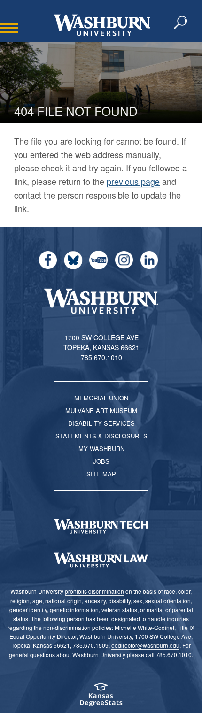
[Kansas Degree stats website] (101, 697)
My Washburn (101, 448)
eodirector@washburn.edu (145, 645)
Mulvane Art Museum (101, 410)
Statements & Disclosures (101, 435)
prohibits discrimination (94, 591)
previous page (133, 181)
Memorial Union (101, 397)
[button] (181, 23)
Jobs (101, 461)
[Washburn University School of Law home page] (101, 560)
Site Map (101, 473)
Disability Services (101, 423)
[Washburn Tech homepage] (101, 526)
